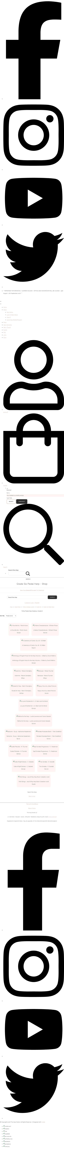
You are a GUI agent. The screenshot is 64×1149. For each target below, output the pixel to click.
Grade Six (38, 607)
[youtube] (33, 225)
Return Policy (32, 808)
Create (43, 1122)
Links (4, 335)
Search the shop (32, 792)
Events (5, 330)
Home (5, 307)
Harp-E (9, 317)
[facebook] (33, 99)
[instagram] (33, 169)
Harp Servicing (7, 325)
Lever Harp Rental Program (14, 320)
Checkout (21, 501)
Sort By (2, 616)
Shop (4, 322)
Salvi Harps (10, 312)
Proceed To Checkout (37, 590)
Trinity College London (28, 607)
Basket (11, 501)
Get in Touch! (7, 327)
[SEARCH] (28, 573)
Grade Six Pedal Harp (48, 607)
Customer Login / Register (32, 603)
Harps (5, 310)
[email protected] (52, 816)
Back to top (32, 796)
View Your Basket (25, 590)
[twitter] (33, 287)
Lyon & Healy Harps (12, 315)
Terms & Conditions (32, 804)
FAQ (4, 332)
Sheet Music (17, 607)
